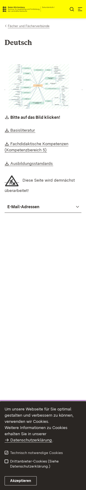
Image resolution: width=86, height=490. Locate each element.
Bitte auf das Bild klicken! (35, 117)
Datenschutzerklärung (31, 439)
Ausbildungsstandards (31, 163)
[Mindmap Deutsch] (43, 87)
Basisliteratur (22, 130)
